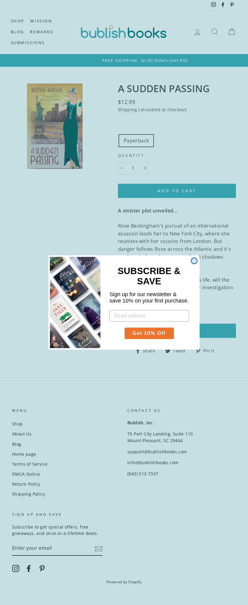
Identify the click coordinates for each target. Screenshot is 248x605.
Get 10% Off (149, 333)
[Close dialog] (194, 261)
